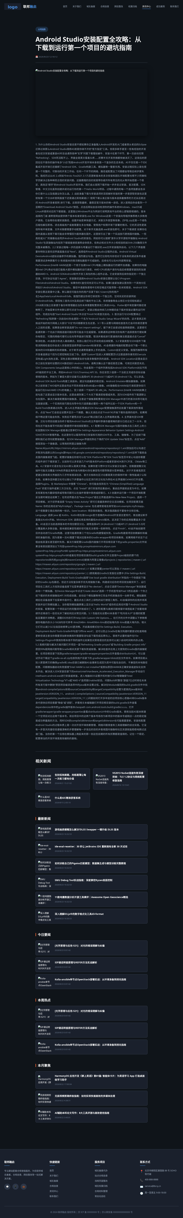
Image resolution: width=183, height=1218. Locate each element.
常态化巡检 (100, 1196)
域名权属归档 (101, 1185)
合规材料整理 (101, 1191)
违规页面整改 (101, 1180)
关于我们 (77, 6)
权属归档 (132, 6)
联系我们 (174, 6)
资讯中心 (146, 6)
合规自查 (104, 6)
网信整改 (118, 6)
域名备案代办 (101, 1170)
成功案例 (160, 6)
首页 (65, 6)
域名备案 (91, 6)
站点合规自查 (101, 1175)
